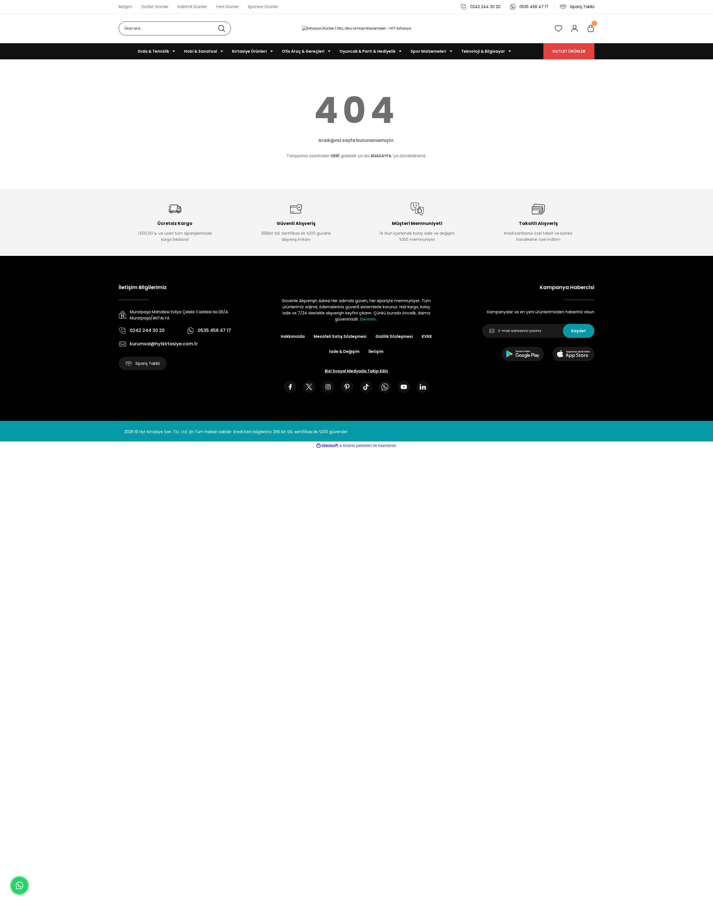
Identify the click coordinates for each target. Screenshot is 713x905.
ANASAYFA (380, 156)
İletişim (376, 351)
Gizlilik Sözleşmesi (394, 336)
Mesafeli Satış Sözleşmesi (340, 336)
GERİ (335, 156)
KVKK (427, 336)
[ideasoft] (327, 445)
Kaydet (578, 331)
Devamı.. (369, 319)
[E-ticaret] (356, 445)
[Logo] (356, 28)
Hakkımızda (293, 336)
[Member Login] (574, 28)
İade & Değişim (344, 351)
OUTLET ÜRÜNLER (568, 51)
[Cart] (590, 28)
